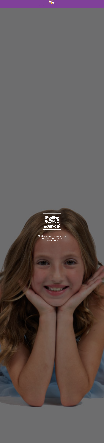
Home (19, 6)
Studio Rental (66, 6)
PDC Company (76, 6)
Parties (83, 6)
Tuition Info (56, 6)
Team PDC (25, 6)
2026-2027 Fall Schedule (45, 6)
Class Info (33, 6)
